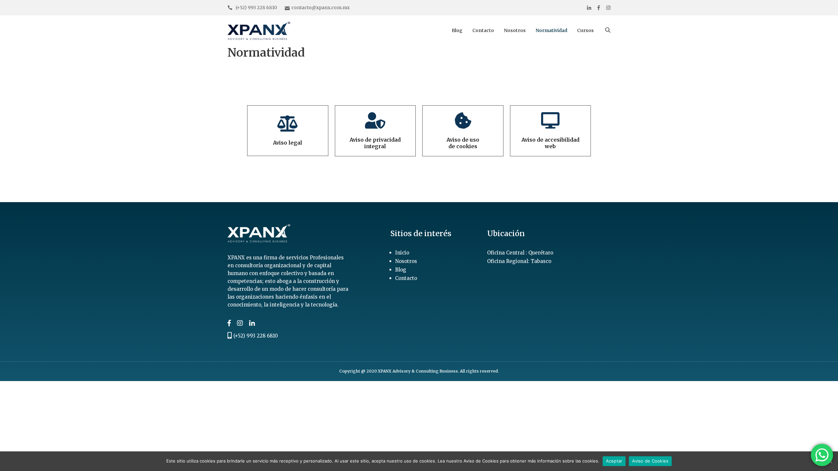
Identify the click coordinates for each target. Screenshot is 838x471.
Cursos (585, 30)
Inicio (402, 253)
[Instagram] (608, 7)
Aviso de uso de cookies (462, 142)
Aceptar (614, 460)
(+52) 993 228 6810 (256, 7)
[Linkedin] (589, 7)
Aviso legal (287, 142)
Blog (457, 30)
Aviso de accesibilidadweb (550, 142)
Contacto (483, 30)
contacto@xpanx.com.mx (320, 7)
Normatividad (551, 30)
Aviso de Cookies (650, 460)
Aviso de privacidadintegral (375, 142)
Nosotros (515, 30)
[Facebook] (598, 7)
